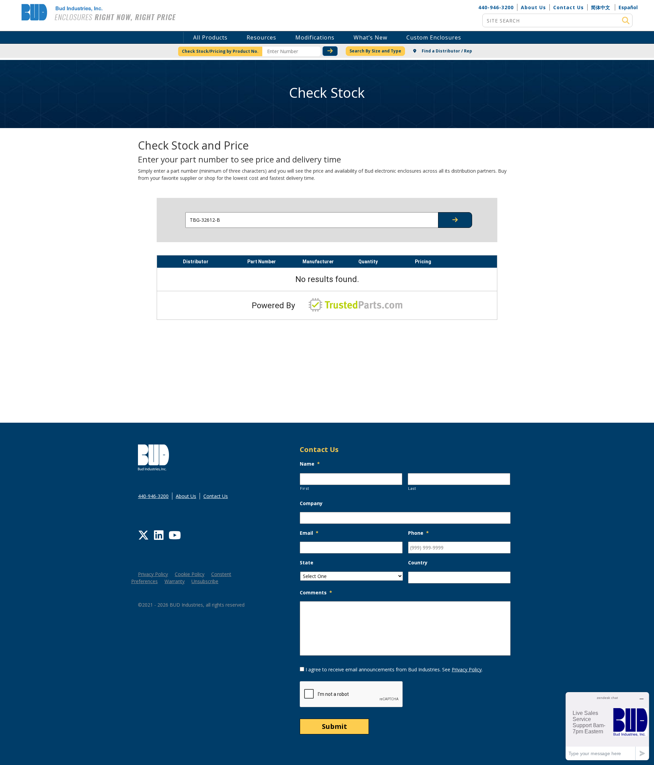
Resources (261, 37)
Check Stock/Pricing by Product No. (220, 51)
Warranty (175, 581)
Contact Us (568, 7)
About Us (533, 7)
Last (412, 488)
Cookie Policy (189, 574)
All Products (210, 37)
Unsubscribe (204, 581)
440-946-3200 (496, 7)
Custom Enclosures (433, 37)
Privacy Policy (153, 574)
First (304, 488)
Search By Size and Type (375, 51)
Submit (334, 726)
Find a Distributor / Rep (446, 51)
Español (628, 7)
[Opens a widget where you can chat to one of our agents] (607, 726)
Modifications (314, 37)
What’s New (370, 37)
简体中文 (600, 7)
